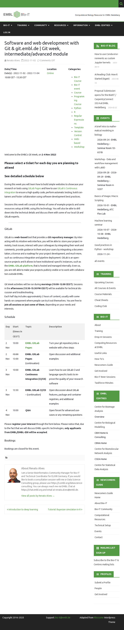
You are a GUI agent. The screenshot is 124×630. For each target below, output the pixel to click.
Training (22, 25)
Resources (60, 25)
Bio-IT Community (103, 509)
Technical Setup (103, 525)
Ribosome (99, 617)
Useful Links (101, 353)
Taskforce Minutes (104, 383)
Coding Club (101, 306)
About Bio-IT (101, 503)
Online (50, 73)
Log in (6, 32)
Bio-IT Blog (108, 45)
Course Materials (103, 294)
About (98, 325)
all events (99, 261)
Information (80, 25)
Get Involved (101, 371)
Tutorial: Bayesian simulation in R (64, 509)
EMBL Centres (102, 25)
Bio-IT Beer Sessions (105, 377)
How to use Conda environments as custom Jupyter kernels (106, 58)
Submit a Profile (102, 582)
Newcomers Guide (104, 365)
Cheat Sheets (101, 300)
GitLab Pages (34, 188)
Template (79, 127)
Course (77, 92)
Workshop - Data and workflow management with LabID (106, 163)
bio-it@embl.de (62, 617)
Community (40, 25)
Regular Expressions (79, 120)
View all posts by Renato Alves (38, 495)
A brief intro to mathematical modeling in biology (106, 130)
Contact (99, 537)
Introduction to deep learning (23, 509)
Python (77, 108)
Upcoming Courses (104, 282)
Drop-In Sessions (103, 337)
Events (98, 531)
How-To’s (99, 359)
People (98, 588)
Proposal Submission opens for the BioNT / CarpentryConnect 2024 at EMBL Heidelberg (105, 99)
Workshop (79, 147)
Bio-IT (6, 25)
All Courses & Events (105, 288)
